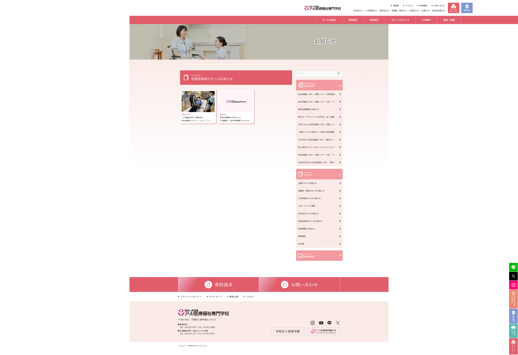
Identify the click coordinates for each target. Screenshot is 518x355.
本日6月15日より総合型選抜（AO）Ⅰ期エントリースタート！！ (320, 162)
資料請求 (467, 10)
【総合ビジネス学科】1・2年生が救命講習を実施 (319, 132)
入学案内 (426, 19)
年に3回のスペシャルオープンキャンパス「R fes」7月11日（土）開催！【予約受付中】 (320, 147)
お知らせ (325, 41)
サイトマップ (215, 296)
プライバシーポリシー (191, 296)
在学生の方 (358, 10)
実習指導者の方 (438, 10)
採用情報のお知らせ (306, 228)
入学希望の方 (371, 10)
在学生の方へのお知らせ (308, 213)
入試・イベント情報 (306, 205)
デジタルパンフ (513, 332)
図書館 (396, 5)
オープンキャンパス (454, 10)
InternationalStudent (513, 301)
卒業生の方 (414, 10)
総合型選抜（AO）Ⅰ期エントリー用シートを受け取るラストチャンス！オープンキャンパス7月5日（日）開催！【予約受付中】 (320, 154)
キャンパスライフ (400, 19)
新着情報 (302, 236)
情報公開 (233, 296)
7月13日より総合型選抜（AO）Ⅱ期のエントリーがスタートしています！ (320, 139)
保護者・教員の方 (399, 10)
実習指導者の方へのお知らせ (310, 221)
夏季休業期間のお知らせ (308, 109)
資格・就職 (449, 19)
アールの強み (329, 19)
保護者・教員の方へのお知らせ (311, 190)
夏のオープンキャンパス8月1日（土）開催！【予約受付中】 (320, 116)
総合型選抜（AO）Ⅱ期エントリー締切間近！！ (318, 94)
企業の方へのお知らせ (307, 183)
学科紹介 (374, 19)
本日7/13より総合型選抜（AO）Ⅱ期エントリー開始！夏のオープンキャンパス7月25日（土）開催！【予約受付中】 (320, 124)
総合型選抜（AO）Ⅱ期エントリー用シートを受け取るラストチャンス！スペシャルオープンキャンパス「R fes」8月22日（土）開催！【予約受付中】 (320, 101)
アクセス (409, 5)
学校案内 (352, 19)
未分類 (301, 243)
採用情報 (423, 5)
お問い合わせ (439, 5)
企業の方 (425, 10)
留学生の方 (384, 10)
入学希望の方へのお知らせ (309, 198)
